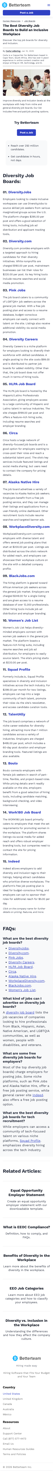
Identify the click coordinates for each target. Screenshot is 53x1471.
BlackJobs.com (22, 576)
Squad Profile (19, 670)
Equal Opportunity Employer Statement (26, 1192)
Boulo (13, 763)
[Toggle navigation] (49, 5)
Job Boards (29, 21)
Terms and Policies (14, 1454)
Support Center (12, 1433)
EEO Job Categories (27, 1288)
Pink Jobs (17, 290)
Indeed (14, 861)
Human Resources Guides (18, 1448)
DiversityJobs (19, 192)
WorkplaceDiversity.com (29, 527)
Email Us (8, 1443)
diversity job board (20, 1012)
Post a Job (26, 12)
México (7, 1414)
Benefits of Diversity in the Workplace (26, 1257)
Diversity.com (20, 241)
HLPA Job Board (22, 384)
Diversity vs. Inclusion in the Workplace (26, 1322)
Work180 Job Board (24, 812)
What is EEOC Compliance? (26, 1227)
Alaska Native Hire (23, 482)
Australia (8, 1409)
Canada (7, 1403)
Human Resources (11, 21)
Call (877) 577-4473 (14, 1438)
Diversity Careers (23, 339)
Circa (13, 433)
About (6, 1428)
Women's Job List (23, 620)
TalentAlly (16, 714)
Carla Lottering (13, 51)
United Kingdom (13, 1398)
